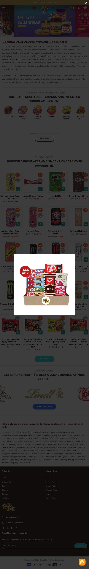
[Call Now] (82, 562)
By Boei (82, 567)
